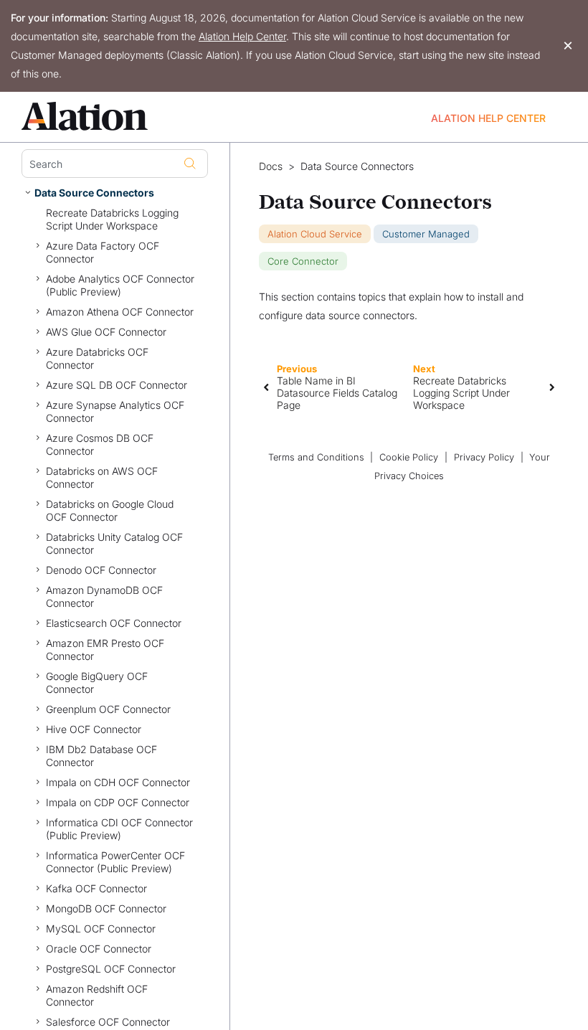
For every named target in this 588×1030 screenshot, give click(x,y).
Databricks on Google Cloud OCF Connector (110, 510)
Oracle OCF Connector (98, 948)
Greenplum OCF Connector (108, 709)
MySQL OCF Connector (101, 928)
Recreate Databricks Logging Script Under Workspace (112, 219)
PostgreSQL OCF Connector (111, 969)
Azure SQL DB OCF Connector (116, 385)
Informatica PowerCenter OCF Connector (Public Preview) (115, 861)
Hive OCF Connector (93, 729)
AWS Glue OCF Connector (106, 332)
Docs (271, 166)
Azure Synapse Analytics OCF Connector (115, 411)
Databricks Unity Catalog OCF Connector (114, 543)
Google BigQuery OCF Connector (97, 682)
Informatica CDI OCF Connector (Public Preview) (119, 828)
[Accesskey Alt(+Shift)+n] (552, 386)
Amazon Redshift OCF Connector (97, 995)
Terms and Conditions (316, 457)
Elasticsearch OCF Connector (113, 623)
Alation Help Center (242, 36)
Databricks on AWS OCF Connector (102, 477)
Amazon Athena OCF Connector (120, 312)
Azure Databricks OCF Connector (97, 358)
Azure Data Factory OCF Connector (102, 252)
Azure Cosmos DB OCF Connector (99, 444)
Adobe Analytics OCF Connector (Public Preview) (120, 285)
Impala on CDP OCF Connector (117, 802)
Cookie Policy (408, 457)
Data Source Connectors (94, 192)
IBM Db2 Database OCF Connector (101, 755)
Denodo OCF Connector (101, 570)
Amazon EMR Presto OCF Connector (105, 649)
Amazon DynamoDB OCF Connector (104, 596)
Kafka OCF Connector (96, 888)
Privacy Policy (484, 457)
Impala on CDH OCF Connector (118, 782)
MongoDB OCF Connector (106, 908)
